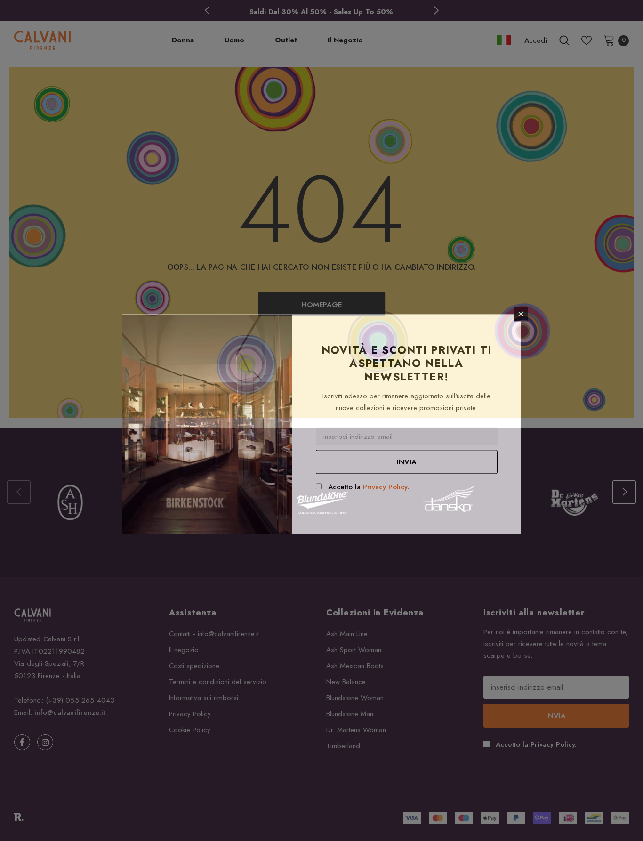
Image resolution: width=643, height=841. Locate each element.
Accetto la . (368, 487)
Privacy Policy (385, 487)
